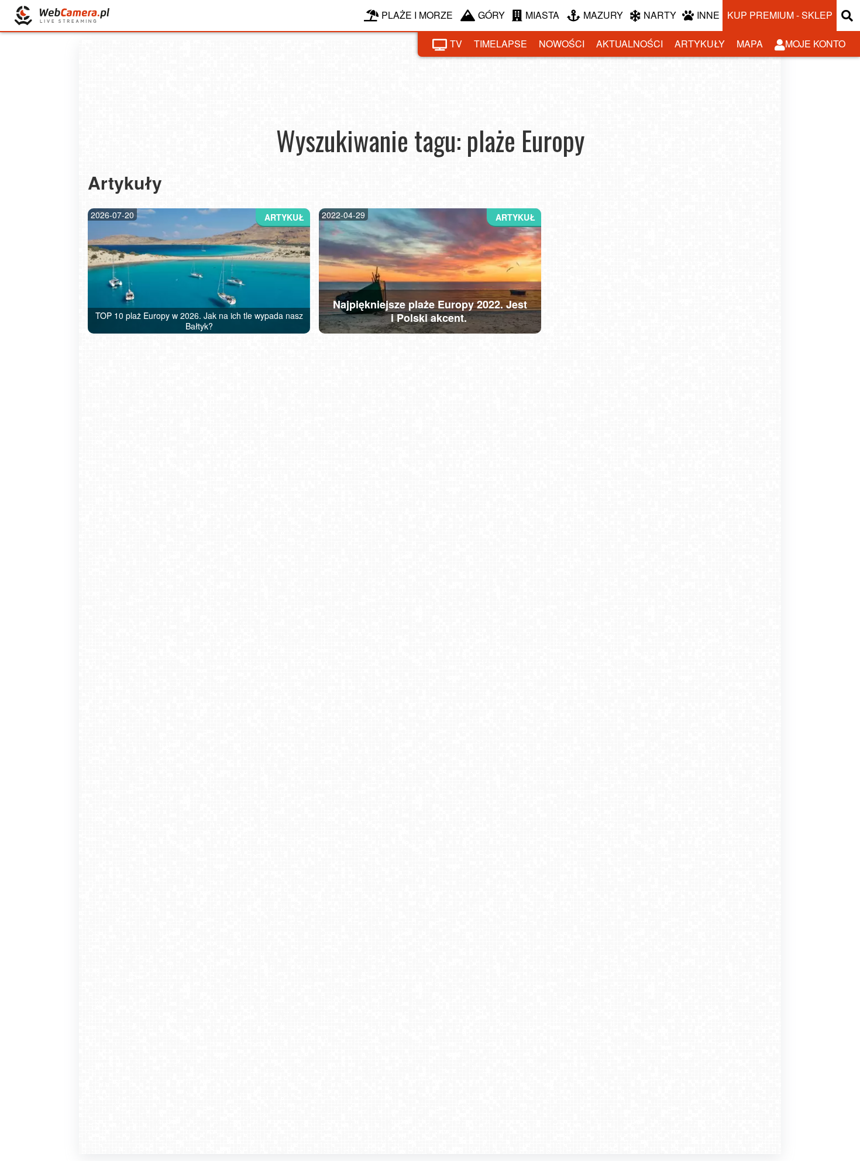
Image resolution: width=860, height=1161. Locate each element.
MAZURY (603, 15)
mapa (750, 43)
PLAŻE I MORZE (417, 15)
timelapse (500, 43)
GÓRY (491, 15)
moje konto (815, 43)
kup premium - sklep (780, 15)
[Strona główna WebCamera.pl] (62, 15)
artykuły (700, 43)
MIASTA (542, 15)
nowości (561, 43)
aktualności (629, 43)
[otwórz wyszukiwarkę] (848, 15)
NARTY (660, 15)
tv (456, 43)
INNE (708, 15)
